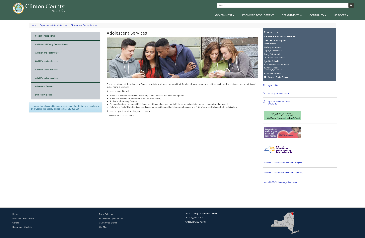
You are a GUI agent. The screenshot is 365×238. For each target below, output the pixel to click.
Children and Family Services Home (51, 44)
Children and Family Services (84, 25)
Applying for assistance (278, 93)
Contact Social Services (278, 77)
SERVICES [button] (340, 15)
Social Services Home (45, 35)
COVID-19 (270, 103)
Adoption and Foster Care (47, 52)
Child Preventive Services (46, 61)
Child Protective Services (46, 69)
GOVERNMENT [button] (224, 15)
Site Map (103, 226)
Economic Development (258, 15)
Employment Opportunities (111, 218)
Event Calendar (106, 214)
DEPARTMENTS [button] (291, 15)
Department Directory (22, 226)
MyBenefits (272, 85)
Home (33, 25)
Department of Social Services (53, 25)
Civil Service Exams (108, 222)
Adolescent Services (44, 86)
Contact (15, 222)
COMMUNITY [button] (317, 15)
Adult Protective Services (46, 77)
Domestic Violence (43, 94)
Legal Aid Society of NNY (278, 101)
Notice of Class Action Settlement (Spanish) (283, 172)
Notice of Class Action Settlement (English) (283, 162)
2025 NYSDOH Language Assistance (280, 182)
